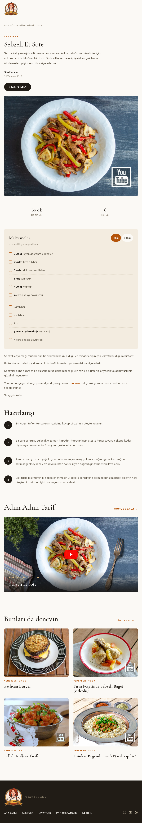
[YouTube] (130, 813)
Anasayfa (9, 25)
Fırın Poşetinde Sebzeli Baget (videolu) (98, 689)
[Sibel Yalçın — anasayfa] (11, 9)
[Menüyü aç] (136, 9)
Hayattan (44, 813)
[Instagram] (124, 813)
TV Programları (67, 813)
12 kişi (127, 238)
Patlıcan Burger (17, 686)
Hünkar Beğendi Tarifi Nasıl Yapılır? (104, 756)
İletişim (87, 813)
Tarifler (27, 813)
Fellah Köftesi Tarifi (21, 756)
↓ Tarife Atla (17, 87)
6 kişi (115, 238)
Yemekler (20, 25)
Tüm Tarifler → (127, 620)
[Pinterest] (136, 813)
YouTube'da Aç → (126, 509)
